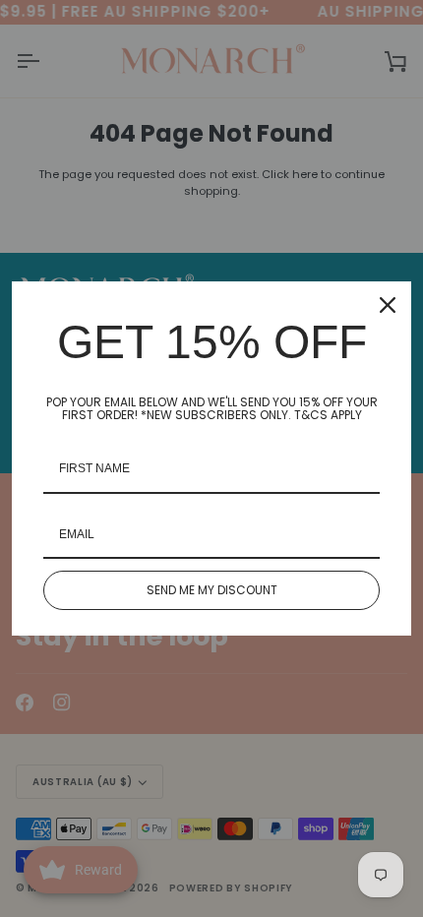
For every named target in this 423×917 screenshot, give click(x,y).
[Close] (387, 305)
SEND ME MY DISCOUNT (212, 589)
